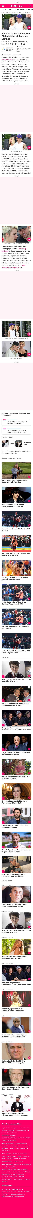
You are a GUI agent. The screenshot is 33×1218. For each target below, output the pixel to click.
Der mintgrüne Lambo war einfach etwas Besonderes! (17, 431)
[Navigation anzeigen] (2, 6)
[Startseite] (16, 6)
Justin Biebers (7, 59)
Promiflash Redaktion (20, 41)
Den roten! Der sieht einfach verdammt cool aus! (17, 422)
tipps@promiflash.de (9, 453)
